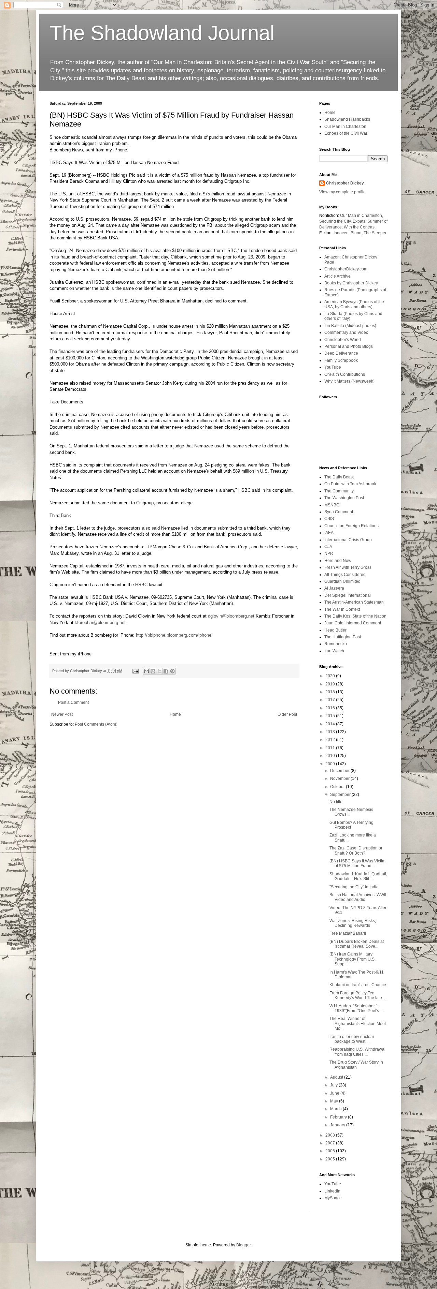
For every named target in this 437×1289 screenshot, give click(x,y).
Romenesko (335, 643)
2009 (330, 763)
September (341, 794)
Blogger (243, 1245)
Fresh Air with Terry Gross (347, 567)
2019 (330, 684)
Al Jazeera (334, 588)
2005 (330, 1159)
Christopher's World (342, 339)
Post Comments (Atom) (96, 724)
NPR (328, 553)
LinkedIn (332, 1191)
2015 (330, 715)
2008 (330, 1135)
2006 (330, 1151)
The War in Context (342, 609)
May (334, 1101)
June (335, 1093)
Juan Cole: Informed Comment (352, 623)
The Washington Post (344, 497)
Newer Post (62, 714)
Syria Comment (338, 511)
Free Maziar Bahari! (347, 933)
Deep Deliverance (341, 353)
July (334, 1085)
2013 (330, 731)
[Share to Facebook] (166, 671)
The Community (339, 491)
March (336, 1109)
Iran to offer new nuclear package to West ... (351, 1039)
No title (335, 801)
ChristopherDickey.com (345, 269)
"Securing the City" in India (354, 887)
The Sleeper (375, 233)
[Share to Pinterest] (172, 671)
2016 (330, 708)
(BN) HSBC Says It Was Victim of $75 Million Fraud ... (357, 863)
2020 (330, 675)
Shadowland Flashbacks (347, 119)
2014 (330, 724)
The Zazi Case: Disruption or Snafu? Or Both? (355, 850)
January (338, 1125)
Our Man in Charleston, (361, 215)
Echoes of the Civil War (345, 133)
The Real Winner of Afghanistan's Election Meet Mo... (357, 1023)
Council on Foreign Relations (351, 525)
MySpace (333, 1198)
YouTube (332, 367)
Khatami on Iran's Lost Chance (357, 984)
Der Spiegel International (347, 595)
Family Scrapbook (341, 360)
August (337, 1077)
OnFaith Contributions (344, 374)
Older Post (287, 714)
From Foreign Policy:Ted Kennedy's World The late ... (357, 995)
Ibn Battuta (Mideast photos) (350, 325)
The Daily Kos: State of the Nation (355, 616)
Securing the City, (335, 221)
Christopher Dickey (345, 183)
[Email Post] (135, 671)
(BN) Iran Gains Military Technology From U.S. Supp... (352, 959)
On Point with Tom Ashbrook (350, 483)
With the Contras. (360, 227)
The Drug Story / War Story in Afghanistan (356, 1064)
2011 (330, 747)
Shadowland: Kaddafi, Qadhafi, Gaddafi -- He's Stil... (358, 876)
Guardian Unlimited (342, 581)
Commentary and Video (346, 332)
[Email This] (146, 671)
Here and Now (337, 560)
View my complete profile (342, 192)
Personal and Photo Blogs (348, 346)
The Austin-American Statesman (354, 602)
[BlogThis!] (153, 671)
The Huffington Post (342, 637)
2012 (330, 739)
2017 (330, 699)
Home (175, 714)
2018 (330, 692)
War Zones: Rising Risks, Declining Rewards (352, 923)
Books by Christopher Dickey (351, 283)
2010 (330, 755)
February (339, 1117)
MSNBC (331, 505)
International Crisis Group (348, 539)
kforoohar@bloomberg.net (100, 622)
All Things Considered (345, 574)
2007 (330, 1143)
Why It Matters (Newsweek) (349, 381)
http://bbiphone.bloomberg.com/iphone (173, 635)
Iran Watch (334, 651)
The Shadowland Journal (162, 32)
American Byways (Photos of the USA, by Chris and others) (354, 304)
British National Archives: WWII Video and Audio (357, 897)
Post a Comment (73, 702)
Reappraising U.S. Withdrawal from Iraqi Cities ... (357, 1051)
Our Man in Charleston (345, 126)
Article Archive (337, 276)
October (338, 786)
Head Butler (335, 630)
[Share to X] (159, 671)
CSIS (329, 518)
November (340, 778)
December (340, 770)
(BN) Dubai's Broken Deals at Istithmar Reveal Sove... (356, 944)
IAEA (329, 532)
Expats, (359, 221)
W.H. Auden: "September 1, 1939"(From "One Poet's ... (356, 1008)
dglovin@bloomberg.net (231, 616)
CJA (328, 546)
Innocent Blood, (348, 233)
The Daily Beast (339, 477)
